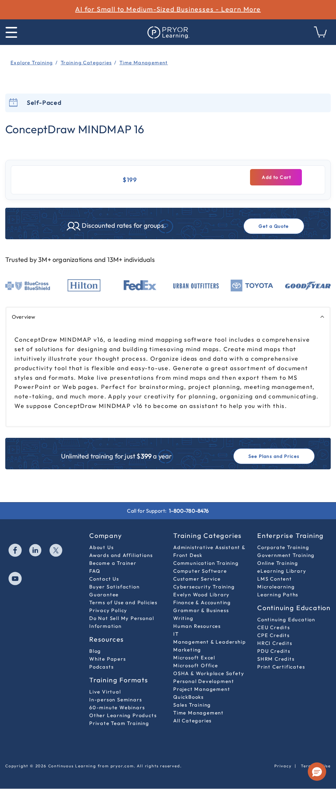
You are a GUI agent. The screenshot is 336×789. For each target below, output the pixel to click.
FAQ (94, 571)
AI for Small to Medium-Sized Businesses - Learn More (168, 9)
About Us (101, 547)
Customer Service (197, 579)
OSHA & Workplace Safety (208, 673)
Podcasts (101, 667)
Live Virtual (105, 692)
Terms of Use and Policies (123, 602)
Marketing (187, 650)
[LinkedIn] (36, 551)
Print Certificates (281, 667)
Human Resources (197, 626)
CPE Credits (273, 635)
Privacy (283, 765)
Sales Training (192, 705)
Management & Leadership (209, 642)
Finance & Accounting (202, 602)
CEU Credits (273, 627)
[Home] (168, 32)
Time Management (198, 713)
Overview (23, 316)
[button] (317, 771)
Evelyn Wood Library (201, 594)
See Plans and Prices (274, 456)
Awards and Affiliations (121, 555)
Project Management (201, 689)
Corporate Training (283, 547)
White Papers (107, 659)
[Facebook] (15, 551)
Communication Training (206, 563)
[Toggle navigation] (11, 32)
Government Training (286, 555)
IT (176, 634)
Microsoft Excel (194, 657)
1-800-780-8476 (189, 510)
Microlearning (276, 587)
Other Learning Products (123, 715)
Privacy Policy (108, 610)
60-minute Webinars (117, 707)
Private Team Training (119, 723)
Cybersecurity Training (204, 587)
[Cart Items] (320, 35)
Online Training (277, 563)
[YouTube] (15, 579)
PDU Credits (273, 651)
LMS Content (274, 579)
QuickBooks (188, 697)
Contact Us (104, 579)
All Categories (192, 720)
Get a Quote (274, 226)
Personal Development (203, 681)
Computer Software (200, 571)
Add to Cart (276, 177)
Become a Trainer (112, 563)
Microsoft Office (195, 665)
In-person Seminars (115, 699)
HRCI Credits (274, 643)
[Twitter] (56, 551)
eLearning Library (281, 571)
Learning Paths (277, 594)
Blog (95, 651)
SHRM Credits (276, 659)
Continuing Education (286, 619)
